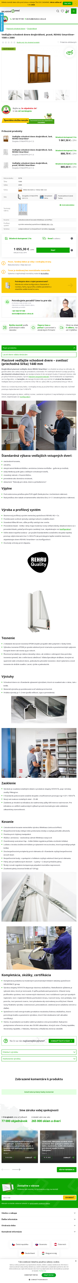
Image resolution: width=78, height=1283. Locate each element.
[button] (73, 11)
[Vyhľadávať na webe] (58, 11)
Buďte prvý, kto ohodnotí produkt (28, 42)
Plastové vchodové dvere (15, 29)
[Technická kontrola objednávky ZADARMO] (5, 19)
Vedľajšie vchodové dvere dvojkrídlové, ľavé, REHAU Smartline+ (32, 137)
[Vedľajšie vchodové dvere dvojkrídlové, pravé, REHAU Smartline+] (6, 165)
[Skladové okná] (11, 11)
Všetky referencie (66, 1169)
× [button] (75, 1261)
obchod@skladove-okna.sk (22, 314)
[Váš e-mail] (39, 1197)
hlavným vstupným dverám (39, 377)
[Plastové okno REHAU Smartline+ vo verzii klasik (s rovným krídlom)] (69, 52)
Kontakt (52, 229)
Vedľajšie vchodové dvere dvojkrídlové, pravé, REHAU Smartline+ (30, 164)
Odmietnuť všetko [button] (31, 1275)
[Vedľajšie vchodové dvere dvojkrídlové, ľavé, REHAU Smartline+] (6, 139)
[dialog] (39, 1271)
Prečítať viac (42, 1271)
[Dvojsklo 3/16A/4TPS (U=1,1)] (20, 197)
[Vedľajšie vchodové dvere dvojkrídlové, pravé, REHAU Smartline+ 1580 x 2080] (39, 68)
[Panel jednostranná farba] (56, 197)
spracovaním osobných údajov (40, 1203)
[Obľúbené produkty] (62, 11)
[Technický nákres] (23, 209)
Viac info (67, 3)
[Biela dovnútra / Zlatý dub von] (20, 190)
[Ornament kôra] (42, 197)
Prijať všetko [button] (49, 1275)
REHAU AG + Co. (47, 224)
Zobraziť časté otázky (60, 1041)
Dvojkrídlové (32, 29)
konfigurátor (25, 397)
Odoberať (69, 1197)
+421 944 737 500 (18, 311)
